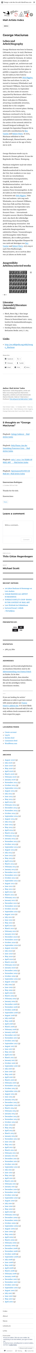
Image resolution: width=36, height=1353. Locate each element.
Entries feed (9, 738)
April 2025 (9, 802)
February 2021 (10, 931)
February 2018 (10, 1029)
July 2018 (8, 1018)
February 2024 (10, 836)
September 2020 (11, 945)
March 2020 (9, 962)
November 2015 (11, 1086)
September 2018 (11, 1013)
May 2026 (9, 768)
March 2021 (9, 928)
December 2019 (11, 970)
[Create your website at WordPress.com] (18, 2)
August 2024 (10, 819)
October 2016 (10, 1063)
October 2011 (10, 1164)
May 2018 (8, 1021)
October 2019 (10, 976)
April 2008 (9, 1268)
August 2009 (10, 1229)
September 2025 (11, 788)
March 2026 (9, 774)
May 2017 (8, 1052)
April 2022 (9, 892)
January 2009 (10, 1246)
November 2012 (11, 1139)
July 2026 (8, 763)
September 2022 (11, 881)
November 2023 (11, 841)
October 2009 (10, 1223)
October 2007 (10, 1285)
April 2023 (9, 861)
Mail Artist (6, 409)
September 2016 (11, 1066)
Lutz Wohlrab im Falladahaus (16, 605)
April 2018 (9, 1024)
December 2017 (11, 1035)
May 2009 (9, 1234)
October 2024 (10, 813)
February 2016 (10, 1083)
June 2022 (9, 886)
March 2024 (9, 833)
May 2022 (9, 889)
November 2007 (11, 1282)
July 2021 (8, 917)
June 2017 (8, 1049)
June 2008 (9, 1262)
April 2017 (9, 1055)
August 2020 (10, 948)
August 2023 (10, 850)
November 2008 (11, 1251)
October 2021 (10, 909)
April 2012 (9, 1147)
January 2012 (10, 1156)
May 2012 (8, 1145)
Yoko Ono (29, 411)
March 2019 (9, 996)
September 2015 (11, 1091)
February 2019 (10, 999)
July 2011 (8, 1170)
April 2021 (9, 926)
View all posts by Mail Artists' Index (21, 399)
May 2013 (8, 1128)
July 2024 (8, 822)
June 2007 (9, 1296)
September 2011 (11, 1167)
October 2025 (10, 785)
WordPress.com (11, 743)
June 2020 (9, 954)
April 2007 (9, 1302)
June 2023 (9, 855)
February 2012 (10, 1153)
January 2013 (10, 1136)
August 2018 (9, 1015)
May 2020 (9, 956)
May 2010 (8, 1209)
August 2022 (10, 883)
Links (5, 1331)
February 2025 (10, 805)
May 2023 (8, 858)
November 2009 (11, 1220)
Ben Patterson (19, 409)
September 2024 (11, 816)
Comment (26, 539)
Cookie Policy (13, 1345)
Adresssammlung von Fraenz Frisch (17, 672)
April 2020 (9, 959)
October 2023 (10, 844)
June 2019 (9, 987)
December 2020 (11, 937)
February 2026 (10, 777)
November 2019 (11, 973)
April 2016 (9, 1077)
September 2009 (11, 1226)
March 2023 (9, 864)
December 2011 (11, 1159)
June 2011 (8, 1173)
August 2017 (9, 1046)
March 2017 (9, 1057)
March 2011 (9, 1181)
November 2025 (11, 782)
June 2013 (8, 1125)
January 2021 (10, 934)
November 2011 (11, 1161)
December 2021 (11, 903)
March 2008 (9, 1271)
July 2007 (8, 1293)
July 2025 (8, 794)
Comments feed (11, 741)
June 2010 (8, 1206)
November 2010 (11, 1192)
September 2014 (11, 1105)
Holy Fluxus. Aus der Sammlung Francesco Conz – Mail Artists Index (16, 448)
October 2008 (10, 1254)
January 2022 (10, 900)
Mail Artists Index (13, 20)
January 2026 (10, 780)
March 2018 (9, 1027)
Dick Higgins (27, 78)
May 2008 (9, 1265)
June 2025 (9, 796)
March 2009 (9, 1240)
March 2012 (9, 1150)
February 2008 (10, 1274)
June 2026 (9, 766)
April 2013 (9, 1130)
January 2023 (10, 869)
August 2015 (9, 1094)
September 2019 (11, 979)
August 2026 (10, 760)
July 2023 (8, 853)
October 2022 (10, 878)
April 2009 (9, 1237)
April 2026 (9, 771)
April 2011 (8, 1178)
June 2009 (9, 1232)
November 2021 (11, 906)
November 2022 (11, 875)
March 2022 (9, 895)
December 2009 (11, 1217)
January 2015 (10, 1100)
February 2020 (10, 965)
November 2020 (11, 940)
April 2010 (9, 1212)
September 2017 (11, 1043)
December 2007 (11, 1279)
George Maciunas (8, 411)
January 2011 (10, 1187)
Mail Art (30, 407)
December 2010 (11, 1189)
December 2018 (11, 1004)
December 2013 (11, 1116)
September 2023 (11, 847)
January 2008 (10, 1276)
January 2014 (10, 1114)
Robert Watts (17, 134)
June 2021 (8, 920)
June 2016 (9, 1072)
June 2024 (9, 825)
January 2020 (10, 968)
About (5, 1316)
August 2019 (10, 982)
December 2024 (11, 808)
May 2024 (9, 827)
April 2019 (9, 993)
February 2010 (10, 1215)
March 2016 (9, 1080)
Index (5, 1311)
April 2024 (9, 830)
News (5, 1321)
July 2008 (8, 1260)
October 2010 (10, 1195)
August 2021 (9, 914)
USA (11, 409)
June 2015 (8, 1097)
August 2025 (10, 791)
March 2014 (9, 1108)
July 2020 (8, 951)
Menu (6, 26)
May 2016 (8, 1074)
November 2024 (11, 811)
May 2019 (8, 990)
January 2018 (10, 1032)
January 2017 (10, 1060)
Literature (7, 1326)
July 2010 (8, 1203)
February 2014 (10, 1111)
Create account (11, 732)
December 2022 (11, 872)
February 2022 (10, 898)
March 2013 (9, 1133)
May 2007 (8, 1299)
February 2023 (10, 867)
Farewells (6, 1336)
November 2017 (11, 1038)
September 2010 (11, 1198)
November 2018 (11, 1007)
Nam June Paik (20, 411)
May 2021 (8, 923)
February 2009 (10, 1243)
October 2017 (10, 1041)
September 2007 (11, 1288)
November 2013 (11, 1119)
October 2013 (10, 1122)
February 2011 (10, 1184)
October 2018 (10, 1010)
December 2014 (11, 1102)
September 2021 (11, 912)
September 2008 (11, 1257)
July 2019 (8, 985)
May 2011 (8, 1175)
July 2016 (8, 1069)
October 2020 (10, 942)
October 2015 (10, 1088)
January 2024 (10, 839)
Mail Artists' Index (8, 407)
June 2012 (8, 1142)
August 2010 (9, 1201)
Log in (7, 735)
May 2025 (9, 799)
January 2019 (10, 1001)
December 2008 (11, 1248)
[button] (30, 272)
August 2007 (10, 1290)
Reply (5, 502)
